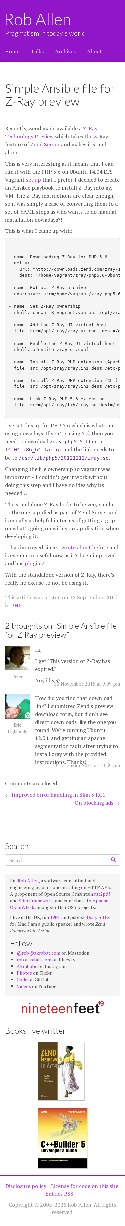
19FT (55, 917)
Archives (65, 51)
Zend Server (45, 144)
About (94, 51)
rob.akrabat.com (34, 959)
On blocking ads (97, 802)
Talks (37, 51)
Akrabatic (27, 966)
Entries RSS (59, 1193)
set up (33, 179)
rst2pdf (102, 894)
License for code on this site (84, 1186)
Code (22, 979)
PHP (16, 605)
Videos (24, 986)
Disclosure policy (25, 1186)
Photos (24, 973)
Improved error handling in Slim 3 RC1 (55, 794)
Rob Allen (38, 19)
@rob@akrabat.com (38, 953)
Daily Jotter (99, 917)
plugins (34, 563)
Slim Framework (36, 900)
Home (12, 51)
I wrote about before (83, 547)
